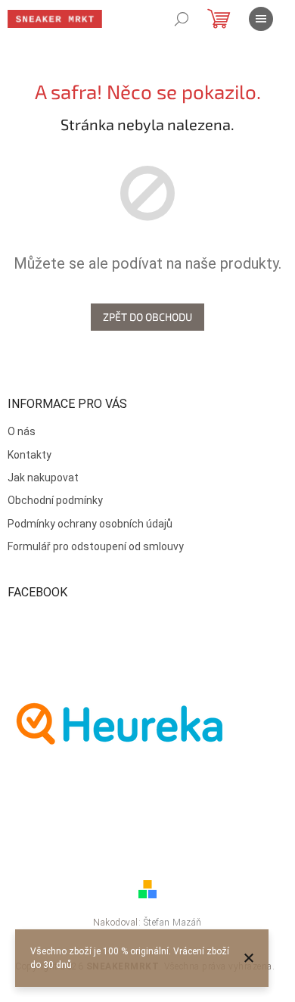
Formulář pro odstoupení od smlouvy (96, 546)
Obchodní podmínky (55, 500)
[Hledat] (181, 19)
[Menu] (261, 19)
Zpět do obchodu (147, 316)
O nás (22, 431)
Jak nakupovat (43, 477)
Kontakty (29, 455)
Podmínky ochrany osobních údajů (90, 524)
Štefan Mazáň (173, 922)
